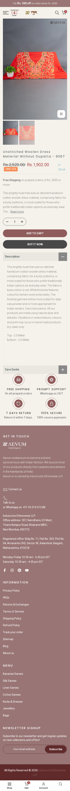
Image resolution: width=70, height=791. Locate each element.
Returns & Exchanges (16, 604)
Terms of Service (13, 611)
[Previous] (9, 69)
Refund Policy (11, 625)
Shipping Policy (12, 618)
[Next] (61, 69)
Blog (5, 646)
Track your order (13, 632)
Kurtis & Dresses (13, 701)
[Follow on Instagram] (12, 570)
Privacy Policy (11, 590)
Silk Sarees (10, 680)
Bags (6, 715)
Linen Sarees (11, 687)
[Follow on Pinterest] (19, 570)
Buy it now (35, 244)
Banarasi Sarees (13, 673)
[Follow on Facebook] (4, 570)
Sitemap (8, 639)
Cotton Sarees (12, 694)
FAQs (6, 597)
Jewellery (9, 708)
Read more (17, 211)
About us (8, 653)
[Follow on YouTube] (27, 570)
